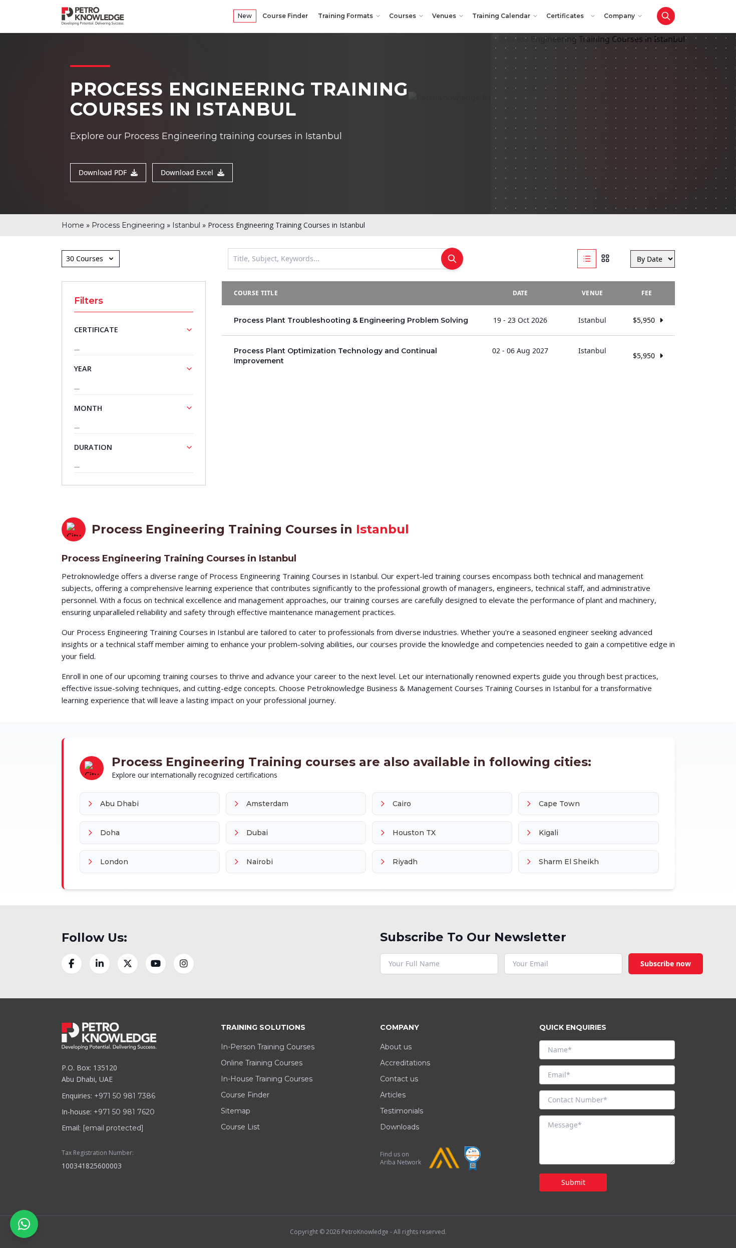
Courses (402, 16)
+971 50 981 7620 (124, 1111)
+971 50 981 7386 (124, 1095)
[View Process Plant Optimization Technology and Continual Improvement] (448, 356)
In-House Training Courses (266, 1078)
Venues (444, 16)
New (245, 16)
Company (619, 16)
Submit (573, 1182)
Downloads (399, 1126)
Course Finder (285, 16)
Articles (393, 1094)
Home (73, 225)
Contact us (399, 1078)
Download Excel (187, 172)
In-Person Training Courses (267, 1046)
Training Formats (345, 16)
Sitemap (235, 1110)
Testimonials (401, 1110)
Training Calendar (501, 16)
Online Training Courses (261, 1062)
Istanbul (186, 225)
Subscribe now (665, 963)
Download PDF (103, 172)
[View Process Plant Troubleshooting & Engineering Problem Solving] (448, 320)
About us (396, 1046)
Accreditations (405, 1062)
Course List (240, 1126)
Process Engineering (128, 225)
